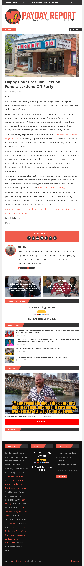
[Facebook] (70, 29)
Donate (24, 2)
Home (8, 2)
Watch (47, 2)
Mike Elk (8, 92)
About (16, 2)
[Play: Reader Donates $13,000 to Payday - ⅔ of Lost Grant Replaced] (42, 393)
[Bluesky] (73, 29)
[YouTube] (77, 29)
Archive (55, 2)
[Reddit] (42, 238)
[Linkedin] (46, 238)
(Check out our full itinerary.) (51, 187)
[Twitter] (33, 238)
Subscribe (43, 422)
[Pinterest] (50, 238)
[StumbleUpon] (55, 238)
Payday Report (19, 561)
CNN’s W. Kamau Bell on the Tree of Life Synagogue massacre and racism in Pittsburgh (15, 535)
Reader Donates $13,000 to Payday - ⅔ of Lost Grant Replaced (28, 416)
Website (23, 268)
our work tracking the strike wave (16, 511)
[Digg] (37, 238)
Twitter (32, 268)
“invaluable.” (10, 523)
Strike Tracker (36, 2)
